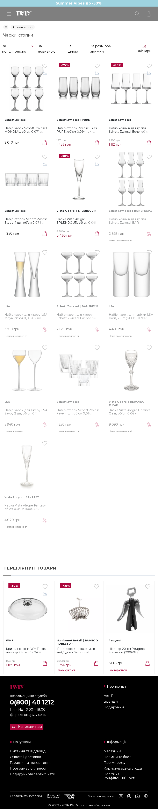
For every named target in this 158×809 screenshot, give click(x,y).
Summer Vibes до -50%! (79, 3)
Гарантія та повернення (31, 763)
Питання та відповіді (28, 751)
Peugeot (115, 640)
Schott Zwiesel (16, 119)
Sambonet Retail (69, 640)
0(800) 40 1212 (32, 702)
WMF (9, 640)
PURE (86, 119)
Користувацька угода (123, 768)
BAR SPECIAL (143, 210)
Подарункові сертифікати (33, 774)
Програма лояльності (29, 768)
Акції (108, 696)
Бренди (111, 701)
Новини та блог (117, 757)
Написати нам (30, 727)
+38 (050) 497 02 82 (30, 715)
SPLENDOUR (87, 210)
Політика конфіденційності (119, 776)
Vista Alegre (66, 210)
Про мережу (114, 763)
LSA (7, 306)
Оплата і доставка (25, 757)
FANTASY (32, 497)
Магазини (112, 751)
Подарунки (114, 707)
